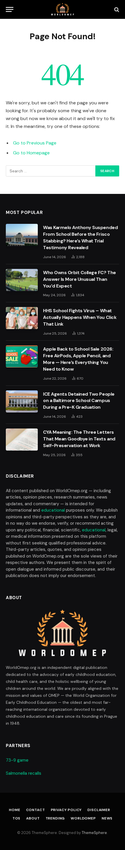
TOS (16, 818)
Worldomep (83, 818)
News (107, 818)
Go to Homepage (31, 153)
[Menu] (9, 9)
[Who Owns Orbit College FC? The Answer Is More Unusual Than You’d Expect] (22, 280)
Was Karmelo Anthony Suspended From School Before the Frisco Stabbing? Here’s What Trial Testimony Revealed (80, 237)
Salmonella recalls (23, 773)
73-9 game (17, 760)
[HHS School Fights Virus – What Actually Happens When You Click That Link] (22, 318)
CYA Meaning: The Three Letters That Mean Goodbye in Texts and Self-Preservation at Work (79, 439)
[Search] (116, 9)
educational (53, 510)
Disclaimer (99, 810)
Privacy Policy (66, 810)
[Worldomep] (63, 9)
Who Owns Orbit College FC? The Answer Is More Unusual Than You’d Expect (79, 279)
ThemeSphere (94, 832)
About (33, 818)
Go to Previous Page (34, 143)
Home (14, 810)
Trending (55, 818)
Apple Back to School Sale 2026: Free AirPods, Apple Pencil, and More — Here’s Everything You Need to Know (78, 359)
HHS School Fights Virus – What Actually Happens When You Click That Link (79, 317)
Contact (35, 810)
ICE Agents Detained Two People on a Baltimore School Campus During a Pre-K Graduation (79, 400)
